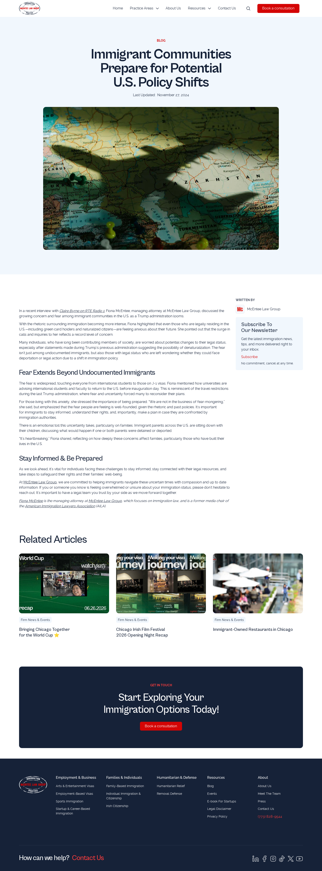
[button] (144, 8)
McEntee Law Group (40, 482)
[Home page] (33, 784)
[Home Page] (29, 8)
